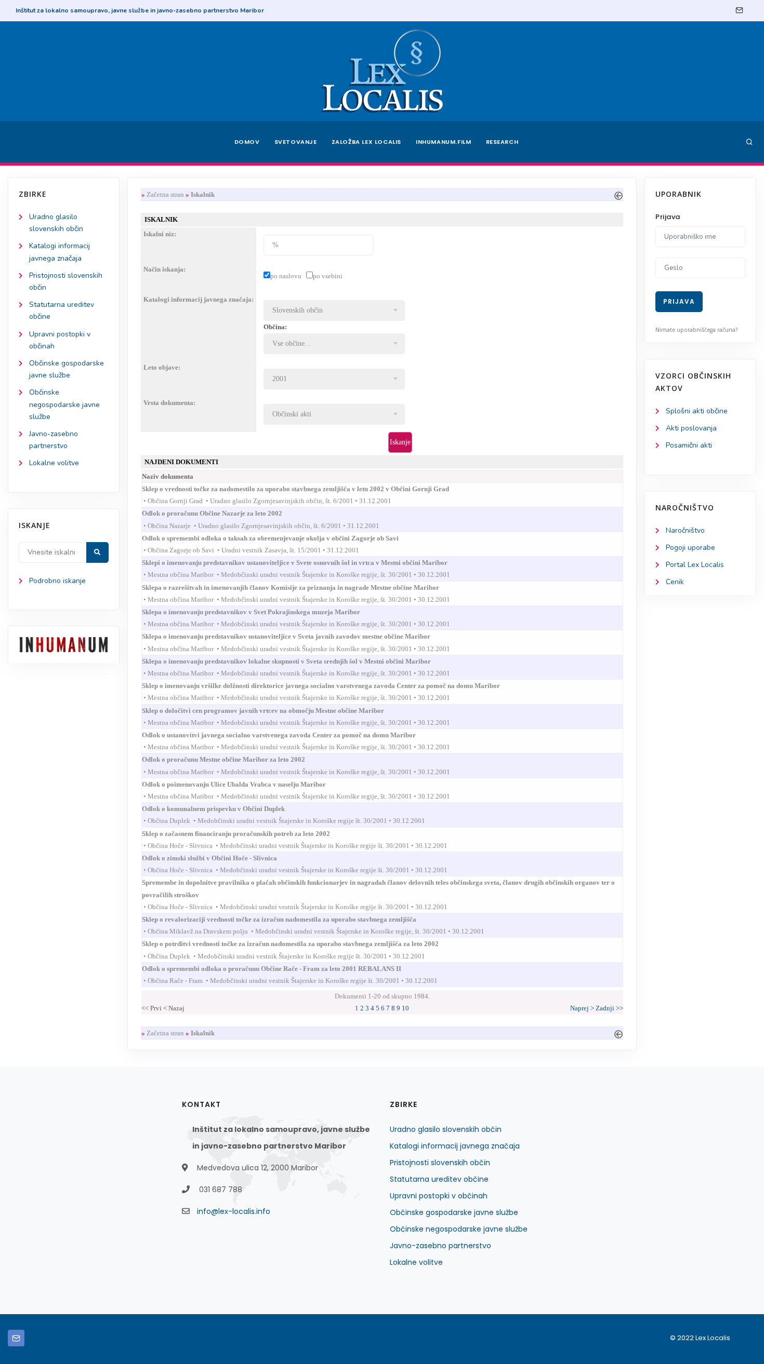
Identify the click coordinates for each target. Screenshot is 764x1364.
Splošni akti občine (697, 411)
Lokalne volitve (54, 463)
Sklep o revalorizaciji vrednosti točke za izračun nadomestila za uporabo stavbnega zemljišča (288, 919)
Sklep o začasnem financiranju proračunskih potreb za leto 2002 (245, 834)
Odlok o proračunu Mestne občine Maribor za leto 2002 (233, 759)
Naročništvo (685, 530)
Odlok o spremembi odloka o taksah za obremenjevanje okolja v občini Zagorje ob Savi (279, 538)
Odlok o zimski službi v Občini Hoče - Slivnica (219, 858)
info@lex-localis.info (233, 1211)
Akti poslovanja (691, 428)
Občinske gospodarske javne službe (454, 1212)
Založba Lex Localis (366, 142)
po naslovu (285, 276)
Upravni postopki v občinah (439, 1196)
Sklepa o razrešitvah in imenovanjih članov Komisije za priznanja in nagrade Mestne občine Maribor (300, 587)
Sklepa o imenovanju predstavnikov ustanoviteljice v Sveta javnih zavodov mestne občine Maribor (295, 636)
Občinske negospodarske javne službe (64, 404)
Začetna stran (165, 194)
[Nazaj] (618, 194)
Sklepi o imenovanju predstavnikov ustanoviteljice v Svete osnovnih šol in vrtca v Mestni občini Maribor (304, 562)
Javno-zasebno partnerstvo (440, 1245)
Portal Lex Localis (695, 565)
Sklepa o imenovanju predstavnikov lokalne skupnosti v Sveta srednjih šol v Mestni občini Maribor (296, 661)
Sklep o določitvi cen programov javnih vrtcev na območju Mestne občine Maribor (272, 710)
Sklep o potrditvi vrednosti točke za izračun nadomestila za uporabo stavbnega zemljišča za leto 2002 (299, 944)
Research (502, 142)
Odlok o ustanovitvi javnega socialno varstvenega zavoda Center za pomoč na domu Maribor (288, 735)
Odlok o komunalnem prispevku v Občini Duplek (223, 809)
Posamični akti (689, 445)
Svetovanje (295, 142)
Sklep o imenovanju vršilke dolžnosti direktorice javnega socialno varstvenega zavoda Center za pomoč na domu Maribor (330, 686)
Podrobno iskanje (57, 581)
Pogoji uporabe (690, 547)
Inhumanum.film (443, 142)
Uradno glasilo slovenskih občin (446, 1129)
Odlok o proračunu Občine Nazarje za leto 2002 (221, 513)
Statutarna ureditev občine (439, 1179)
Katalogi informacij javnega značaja (455, 1146)
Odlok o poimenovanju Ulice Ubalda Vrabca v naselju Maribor (243, 784)
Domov (247, 142)
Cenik (675, 582)
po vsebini (328, 276)
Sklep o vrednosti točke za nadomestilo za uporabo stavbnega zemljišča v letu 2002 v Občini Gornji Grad (305, 489)
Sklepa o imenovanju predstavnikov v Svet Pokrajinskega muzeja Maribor (260, 612)
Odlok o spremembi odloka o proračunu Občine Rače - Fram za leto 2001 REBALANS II (281, 969)
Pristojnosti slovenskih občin (440, 1162)
